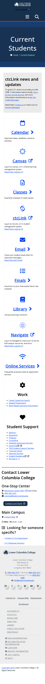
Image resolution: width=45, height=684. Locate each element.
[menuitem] (22, 4)
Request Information (17, 651)
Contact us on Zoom (13, 503)
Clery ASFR (12, 648)
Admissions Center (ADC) (14, 491)
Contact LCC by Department (16, 538)
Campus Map (9, 517)
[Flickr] (25, 586)
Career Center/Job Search (19, 400)
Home (15, 55)
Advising (12, 432)
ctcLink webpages (12, 107)
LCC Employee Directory (14, 543)
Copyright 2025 (8, 668)
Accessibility (13, 611)
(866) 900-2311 (34, 572)
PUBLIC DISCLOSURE (15, 628)
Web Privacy (12, 632)
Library (10, 625)
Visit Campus (13, 655)
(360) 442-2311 (13, 572)
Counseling (13, 440)
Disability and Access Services (21, 443)
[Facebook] (5, 586)
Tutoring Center (15, 451)
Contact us (19, 105)
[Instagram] (18, 586)
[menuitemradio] (27, 17)
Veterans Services (16, 453)
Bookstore (13, 435)
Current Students (28, 55)
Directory (12, 621)
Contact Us (10, 598)
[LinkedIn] (38, 586)
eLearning (13, 446)
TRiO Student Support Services (21, 448)
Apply (10, 658)
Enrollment (24, 604)
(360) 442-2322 (10, 493)
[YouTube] (31, 586)
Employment (36, 598)
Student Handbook (16, 456)
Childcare (12, 438)
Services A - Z (14, 459)
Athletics (12, 614)
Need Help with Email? (13, 260)
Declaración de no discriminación (15, 643)
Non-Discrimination (17, 638)
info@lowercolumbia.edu (24, 580)
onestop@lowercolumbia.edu (16, 496)
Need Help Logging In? (13, 172)
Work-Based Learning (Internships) (23, 406)
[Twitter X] (12, 586)
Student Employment (17, 403)
